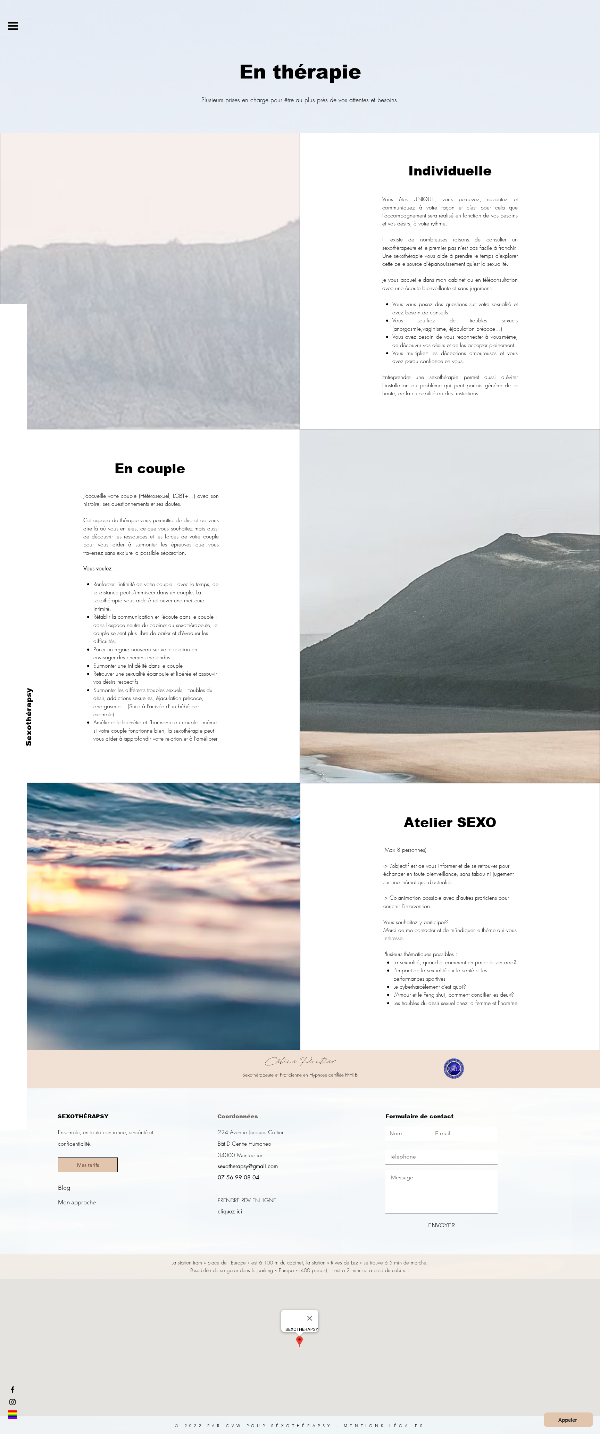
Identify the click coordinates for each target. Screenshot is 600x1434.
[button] (13, 26)
